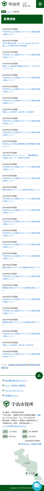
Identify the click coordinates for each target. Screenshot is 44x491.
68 (38, 365)
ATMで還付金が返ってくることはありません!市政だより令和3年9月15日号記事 (20, 44)
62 (17, 365)
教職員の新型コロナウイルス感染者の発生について (21, 289)
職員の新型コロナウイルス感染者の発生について (21, 190)
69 (3, 368)
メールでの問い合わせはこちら (14, 426)
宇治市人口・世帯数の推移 (31, 444)
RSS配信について (12, 395)
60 (10, 365)
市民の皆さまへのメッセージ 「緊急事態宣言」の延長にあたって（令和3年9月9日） (21, 156)
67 (35, 365)
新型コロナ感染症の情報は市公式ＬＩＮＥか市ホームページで (21, 67)
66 (31, 365)
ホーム (9, 12)
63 (21, 365)
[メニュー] (40, 4)
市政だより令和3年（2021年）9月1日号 (17, 345)
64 (25, 365)
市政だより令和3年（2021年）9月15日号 (18, 112)
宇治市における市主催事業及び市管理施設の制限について (21, 145)
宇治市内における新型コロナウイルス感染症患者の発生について (21, 33)
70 (6, 368)
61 (14, 365)
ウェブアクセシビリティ (14, 390)
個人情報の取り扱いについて (16, 380)
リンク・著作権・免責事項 (15, 385)
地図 (39, 415)
